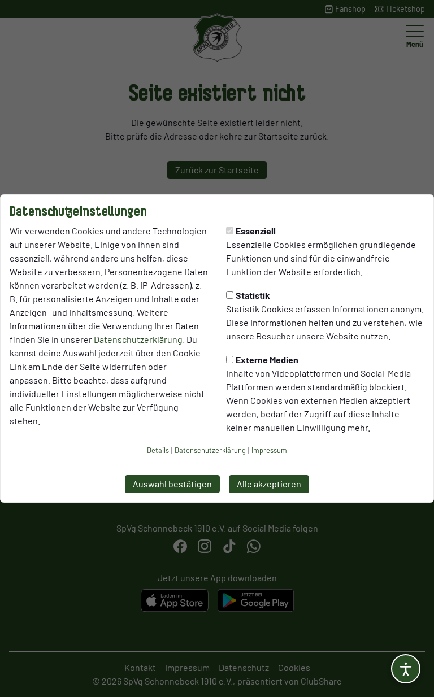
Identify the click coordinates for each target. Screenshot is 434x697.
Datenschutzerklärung (138, 339)
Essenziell (256, 230)
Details (158, 450)
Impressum (269, 450)
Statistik (253, 295)
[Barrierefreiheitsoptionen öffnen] (405, 668)
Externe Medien (267, 359)
